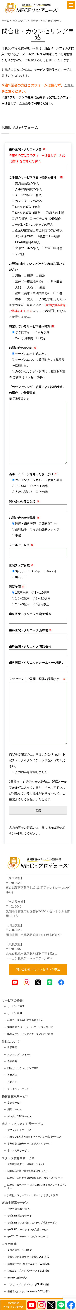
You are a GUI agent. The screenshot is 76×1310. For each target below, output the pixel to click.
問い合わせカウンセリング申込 (13, 1305)
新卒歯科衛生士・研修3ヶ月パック (26, 1164)
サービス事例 (14, 1013)
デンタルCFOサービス (19, 1116)
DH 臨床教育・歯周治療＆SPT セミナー (29, 1171)
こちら (69, 85)
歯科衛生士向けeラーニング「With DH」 (29, 1263)
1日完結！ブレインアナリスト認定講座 (28, 1270)
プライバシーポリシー (19, 1089)
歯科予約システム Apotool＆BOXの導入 (28, 1291)
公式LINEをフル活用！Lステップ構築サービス (32, 1222)
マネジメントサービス (19, 1129)
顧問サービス (14, 1109)
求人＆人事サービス (18, 1150)
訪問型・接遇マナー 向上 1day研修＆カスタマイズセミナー (37, 1186)
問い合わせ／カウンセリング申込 (38, 969)
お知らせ (12, 1082)
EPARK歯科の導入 (17, 1277)
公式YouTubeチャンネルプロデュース (27, 1236)
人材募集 (12, 1075)
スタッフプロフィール (19, 1054)
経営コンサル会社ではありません (25, 1020)
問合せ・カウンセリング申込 (23, 1068)
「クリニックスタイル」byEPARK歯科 (28, 1284)
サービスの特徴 (15, 1006)
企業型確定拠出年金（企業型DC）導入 (28, 1256)
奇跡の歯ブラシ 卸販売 (19, 1250)
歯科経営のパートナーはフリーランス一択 (30, 1027)
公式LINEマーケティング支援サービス (28, 1229)
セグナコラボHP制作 (18, 1208)
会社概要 (12, 1061)
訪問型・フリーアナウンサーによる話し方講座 (32, 1195)
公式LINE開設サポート (19, 1215)
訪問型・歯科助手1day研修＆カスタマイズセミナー (35, 1177)
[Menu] (71, 5)
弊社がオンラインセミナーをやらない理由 (30, 1034)
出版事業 (12, 1047)
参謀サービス (14, 1102)
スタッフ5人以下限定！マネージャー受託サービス (34, 1136)
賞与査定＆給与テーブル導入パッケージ (29, 1143)
